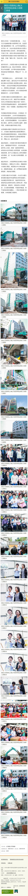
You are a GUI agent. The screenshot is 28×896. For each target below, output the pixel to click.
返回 (2, 8)
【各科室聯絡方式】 (11, 873)
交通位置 (10, 863)
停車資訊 (3, 863)
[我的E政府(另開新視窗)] (16, 891)
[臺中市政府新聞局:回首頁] (14, 1)
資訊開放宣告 (4, 859)
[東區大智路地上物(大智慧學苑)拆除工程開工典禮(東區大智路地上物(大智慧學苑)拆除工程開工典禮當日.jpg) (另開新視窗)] (14, 23)
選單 (1, 1)
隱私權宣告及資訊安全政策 (16, 859)
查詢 (26, 1)
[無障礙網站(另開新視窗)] (7, 892)
